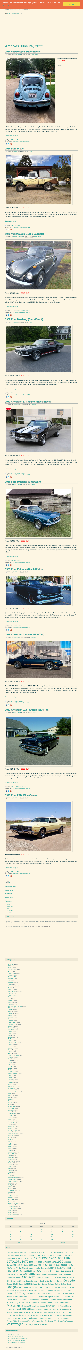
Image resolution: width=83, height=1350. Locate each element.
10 (62, 1231)
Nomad (42, 1306)
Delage (10, 1040)
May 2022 (9, 908)
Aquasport (11, 982)
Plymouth (10, 1161)
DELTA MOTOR (12, 1042)
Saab (9, 1183)
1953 (47, 1255)
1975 (40, 1262)
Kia (9, 1104)
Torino (30, 1321)
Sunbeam (10, 1196)
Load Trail (11, 1123)
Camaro (16, 701)
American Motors (12, 977)
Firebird (60, 1290)
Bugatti (10, 1009)
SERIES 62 (11, 1315)
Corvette (69, 1280)
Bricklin (10, 1004)
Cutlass (34, 1284)
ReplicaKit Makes (64, 1309)
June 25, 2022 (9, 890)
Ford (31, 151)
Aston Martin (11, 986)
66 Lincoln (11, 964)
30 (52, 1239)
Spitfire (14, 1318)
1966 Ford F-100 (14, 148)
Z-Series (43, 1324)
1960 (13, 1259)
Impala (9, 1297)
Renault (10, 1174)
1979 (12, 310)
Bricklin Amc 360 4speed (15, 1006)
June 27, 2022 (9, 897)
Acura (9, 968)
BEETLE (53, 1268)
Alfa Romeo (11, 969)
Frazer (10, 1062)
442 (62, 1265)
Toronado (36, 1321)
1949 (30, 1255)
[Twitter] (9, 144)
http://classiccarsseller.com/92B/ (21, 627)
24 (62, 1237)
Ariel (9, 984)
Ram (9, 1168)
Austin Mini (11, 993)
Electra (71, 1287)
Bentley (10, 1000)
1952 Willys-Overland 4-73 (15, 1337)
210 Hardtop (17, 786)
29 (41, 1239)
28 (31, 1239)
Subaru (10, 1194)
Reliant (10, 1172)
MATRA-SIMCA (12, 1130)
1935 (54, 1252)
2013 (18, 1265)
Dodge (10, 1048)
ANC (9, 980)
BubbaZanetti (17, 54)
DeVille (69, 1284)
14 (31, 1234)
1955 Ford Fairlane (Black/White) (24, 569)
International (11, 1090)
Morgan (10, 1143)
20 (20, 1237)
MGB (28, 1303)
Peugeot (10, 1159)
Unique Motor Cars (13, 1203)
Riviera (9, 1312)
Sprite (20, 1318)
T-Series (66, 1318)
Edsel (9, 1053)
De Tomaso (11, 1039)
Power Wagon (43, 1309)
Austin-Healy (11, 995)
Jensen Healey (12, 1101)
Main (8, 13)
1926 (17, 1252)
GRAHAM (10, 1071)
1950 (34, 1255)
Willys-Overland (12, 1214)
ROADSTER (28, 1312)
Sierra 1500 (26, 1315)
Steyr (9, 1188)
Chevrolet (33, 404)
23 (52, 1237)
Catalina (43, 1274)
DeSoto (10, 1044)
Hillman (10, 1077)
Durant (10, 1050)
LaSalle (10, 1115)
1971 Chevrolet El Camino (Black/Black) (28, 401)
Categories (10, 960)
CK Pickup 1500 (60, 1278)
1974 (12, 140)
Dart (39, 1284)
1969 (67, 1258)
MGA (24, 1302)
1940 (8, 1255)
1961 (18, 1259)
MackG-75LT (11, 1126)
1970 (10, 1261)
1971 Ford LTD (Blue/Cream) (21, 795)
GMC (9, 1068)
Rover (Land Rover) (13, 1181)
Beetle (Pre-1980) (63, 1268)
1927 (21, 1252)
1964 (32, 1259)
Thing (15, 1321)
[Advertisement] (41, 30)
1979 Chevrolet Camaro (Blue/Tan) (24, 634)
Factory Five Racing (13, 1055)
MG (9, 1137)
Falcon (45, 1290)
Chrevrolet (11, 1026)
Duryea (10, 1051)
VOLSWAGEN (12, 1208)
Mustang (18, 393)
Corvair (59, 1281)
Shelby (10, 1185)
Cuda (21, 1284)
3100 (46, 1265)
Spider (9, 1318)
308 (43, 1265)
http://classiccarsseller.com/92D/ (21, 227)
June (17, 13)
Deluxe (57, 1284)
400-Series (56, 1265)
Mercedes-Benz (12, 1134)
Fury (23, 1294)
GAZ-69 (10, 1066)
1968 (59, 1258)
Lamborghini (11, 1110)
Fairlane (16, 626)
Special (58, 1315)
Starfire (25, 1318)
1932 (42, 1252)
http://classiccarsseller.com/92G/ (21, 141)
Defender (51, 1284)
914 (72, 1265)
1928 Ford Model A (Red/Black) (16, 1342)
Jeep (9, 1097)
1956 (61, 1255)
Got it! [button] (71, 4)
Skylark (44, 1315)
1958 (70, 1255)
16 (52, 1234)
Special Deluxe (66, 1315)
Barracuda (45, 1268)
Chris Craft (11, 1028)
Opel (9, 1155)
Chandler (10, 1017)
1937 (63, 1252)
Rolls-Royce (11, 1179)
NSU (9, 1150)
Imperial (16, 1297)
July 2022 (9, 912)
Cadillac (10, 1013)
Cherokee (10, 1278)
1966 (12, 225)
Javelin (56, 1297)
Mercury (10, 1135)
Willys (9, 1212)
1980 (66, 1262)
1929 (30, 1252)
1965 (12, 560)
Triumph (10, 1199)
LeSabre (36, 1300)
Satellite (50, 1312)
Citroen (10, 1031)
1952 (43, 1255)
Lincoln (10, 1121)
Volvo (9, 1210)
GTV (57, 1294)
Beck (9, 999)
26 (10, 1239)
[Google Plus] (11, 144)
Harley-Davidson (12, 1073)
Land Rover (11, 1113)
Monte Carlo (58, 1302)
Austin (10, 989)
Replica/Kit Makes (13, 1177)
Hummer (10, 1082)
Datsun (10, 1037)
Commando (35, 1281)
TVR (9, 1201)
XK (38, 1324)
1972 (25, 1261)
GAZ (9, 1064)
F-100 (15, 225)
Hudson (10, 1081)
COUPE (16, 1284)
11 (72, 1231)
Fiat (9, 1059)
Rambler (10, 1170)
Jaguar (10, 1095)
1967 (12, 393)
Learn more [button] (7, 5)
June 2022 (10, 910)
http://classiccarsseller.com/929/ (21, 475)
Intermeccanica (12, 1086)
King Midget (11, 1106)
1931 (38, 1252)
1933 (46, 1252)
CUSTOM (27, 1284)
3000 (39, 1265)
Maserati (10, 1128)
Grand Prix (41, 1294)
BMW (9, 1002)
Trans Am (62, 1321)
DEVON (10, 1046)
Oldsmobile (11, 1154)
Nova (47, 1306)
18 (72, 1234)
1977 (49, 1262)
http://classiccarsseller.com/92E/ (21, 312)
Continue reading (10, 135)
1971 (12, 473)
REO (9, 1175)
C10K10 (12, 1274)
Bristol (10, 1008)
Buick (9, 1011)
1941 (13, 1255)
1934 (50, 1252)
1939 (71, 1252)
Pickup (68, 1306)
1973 (31, 1262)
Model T (50, 1303)
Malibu (52, 1300)
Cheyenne (39, 1278)
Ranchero (52, 1309)
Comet (28, 1281)
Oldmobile (11, 1152)
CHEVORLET (12, 1022)
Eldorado (64, 1287)
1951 (39, 1255)
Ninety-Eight (34, 1306)
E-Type (34, 1287)
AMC (9, 975)
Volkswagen (35, 54)
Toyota (10, 1197)
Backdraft (10, 997)
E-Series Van (26, 1287)
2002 (14, 1265)
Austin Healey (12, 991)
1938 (67, 1252)
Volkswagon (11, 1207)
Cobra (10, 1033)
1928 (25, 1252)
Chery (9, 1019)
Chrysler (10, 1030)
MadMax (15, 151)
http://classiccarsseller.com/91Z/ (21, 873)
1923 (13, 1252)
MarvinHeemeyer (18, 236)
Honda (10, 1079)
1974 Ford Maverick (13, 1335)
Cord (9, 1035)
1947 (21, 1255)
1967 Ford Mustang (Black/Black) (24, 319)
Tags (8, 1247)
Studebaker (11, 1190)
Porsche (10, 1165)
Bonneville (45, 1271)
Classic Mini (15, 1281)
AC (9, 966)
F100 (29, 1290)
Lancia (10, 1112)
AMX (22, 1268)
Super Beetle (17, 140)
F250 (33, 1290)
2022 (13, 13)
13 (20, 1234)
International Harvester (14, 1092)
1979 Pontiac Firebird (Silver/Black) (18, 1338)
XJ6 (35, 1324)
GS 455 (48, 1294)
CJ (52, 1278)
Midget (33, 1302)
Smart (9, 1186)
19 (10, 1237)
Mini (9, 1141)
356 (50, 1265)
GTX (61, 1294)
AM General (11, 973)
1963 (27, 1259)
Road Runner (17, 1312)
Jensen (10, 1099)
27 (20, 1239)
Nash (9, 1146)
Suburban (41, 1318)
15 (41, 1234)
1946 (17, 1255)
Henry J (10, 1075)
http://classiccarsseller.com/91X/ (21, 703)
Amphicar (10, 978)
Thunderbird (23, 1321)
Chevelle (10, 1020)
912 (69, 1265)
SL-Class (51, 1315)
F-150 (14, 1290)
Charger (67, 1274)
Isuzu (9, 1093)
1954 (52, 1255)
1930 (34, 1252)
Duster (18, 1287)
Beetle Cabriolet (18, 310)
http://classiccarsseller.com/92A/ (21, 562)
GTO (53, 1294)
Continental (44, 1281)
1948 (25, 1255)
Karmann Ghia (69, 1297)
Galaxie (29, 1294)
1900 (8, 1252)
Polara (17, 1309)
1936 (59, 1252)
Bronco (52, 1271)
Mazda (10, 1132)
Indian (10, 1084)
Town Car (44, 1321)
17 (62, 1234)
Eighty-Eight (47, 1287)
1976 (45, 1262)
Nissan (10, 1148)
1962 (22, 1259)
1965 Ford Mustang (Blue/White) (23, 481)
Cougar (9, 1284)
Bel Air (16, 1271)
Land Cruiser (12, 1300)
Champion (60, 1274)
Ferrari (10, 1057)
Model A (43, 1303)
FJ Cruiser (67, 1290)
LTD (17, 872)
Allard (9, 971)
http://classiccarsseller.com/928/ (21, 395)
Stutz (9, 1192)
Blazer (33, 1271)
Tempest (10, 1321)
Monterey (66, 1302)
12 (10, 1234)
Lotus (9, 1124)
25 (72, 1237)
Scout (56, 1312)
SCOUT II (61, 1312)
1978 (54, 1262)
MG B (9, 1139)
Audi (9, 988)
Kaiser (10, 1103)
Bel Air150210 (25, 1271)
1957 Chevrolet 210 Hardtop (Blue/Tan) (27, 709)
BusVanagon (66, 1271)
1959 (9, 1259)
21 (31, 1237)
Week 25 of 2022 (11, 906)
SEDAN (69, 1312)
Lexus (9, 1117)
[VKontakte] (6, 144)
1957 (12, 786)
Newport (27, 1306)
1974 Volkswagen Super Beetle (22, 51)
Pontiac (10, 1163)
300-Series (33, 1265)
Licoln (9, 1119)
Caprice (37, 1274)
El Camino (22, 473)
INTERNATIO (11, 1088)
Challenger (51, 1274)
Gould (9, 1070)
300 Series (25, 1265)
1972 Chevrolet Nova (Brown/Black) (18, 1340)
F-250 (19, 1290)
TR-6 (55, 1321)
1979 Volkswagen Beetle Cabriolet (24, 233)
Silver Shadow (36, 1315)
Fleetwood (10, 1294)
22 (41, 1237)
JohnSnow (16, 404)
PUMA (10, 1166)
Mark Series (59, 1300)
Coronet (53, 1281)
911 (65, 1265)
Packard (10, 1157)
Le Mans (30, 1300)
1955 (12, 626)
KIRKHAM (11, 1108)
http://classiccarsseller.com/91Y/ (21, 788)
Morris (10, 1144)
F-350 (24, 1290)
